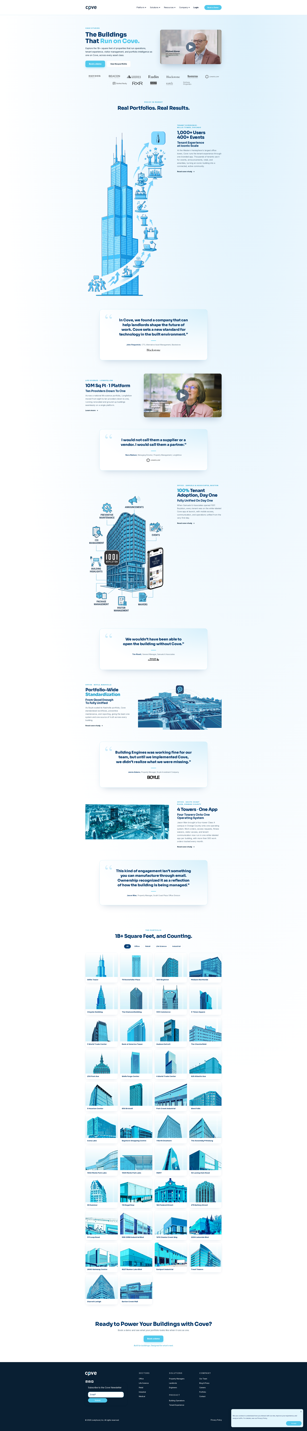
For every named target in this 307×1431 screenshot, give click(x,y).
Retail (147, 946)
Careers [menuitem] (202, 1388)
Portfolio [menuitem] (202, 1392)
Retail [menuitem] (141, 1388)
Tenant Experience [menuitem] (176, 1405)
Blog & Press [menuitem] (204, 1383)
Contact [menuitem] (202, 1396)
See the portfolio (118, 64)
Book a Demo (212, 7)
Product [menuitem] (174, 1395)
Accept (293, 1423)
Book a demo (95, 64)
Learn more (90, 410)
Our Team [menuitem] (203, 1379)
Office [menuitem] (141, 1379)
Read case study (184, 171)
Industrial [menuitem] (142, 1392)
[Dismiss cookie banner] (301, 1412)
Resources (169, 7)
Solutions (155, 7)
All (127, 946)
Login (196, 7)
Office (137, 946)
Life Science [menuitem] (144, 1383)
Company (184, 7)
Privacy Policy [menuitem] (216, 1420)
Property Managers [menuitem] (176, 1379)
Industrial (176, 946)
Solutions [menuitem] (175, 1373)
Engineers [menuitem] (173, 1388)
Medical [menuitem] (142, 1396)
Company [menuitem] (205, 1373)
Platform (141, 7)
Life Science (161, 946)
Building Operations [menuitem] (177, 1401)
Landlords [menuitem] (173, 1383)
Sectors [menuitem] (144, 1373)
